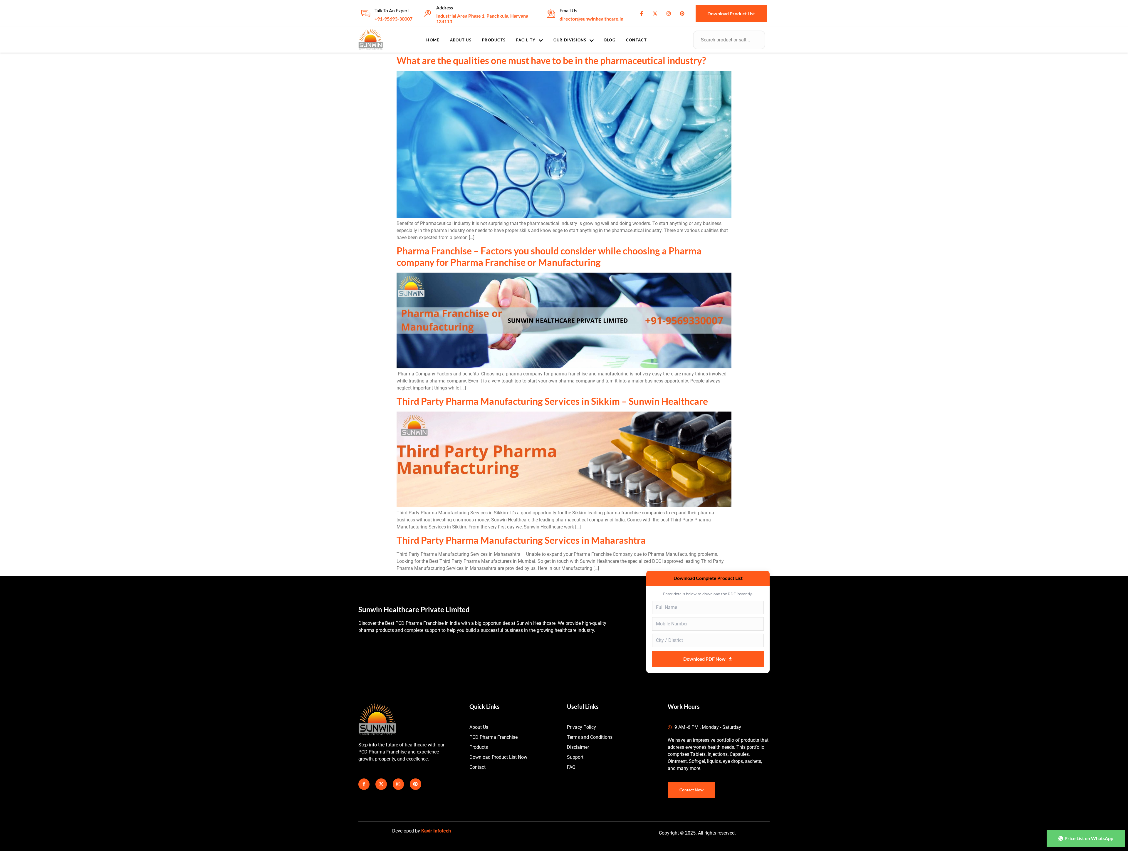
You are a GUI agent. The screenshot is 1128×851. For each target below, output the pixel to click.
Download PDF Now (704, 659)
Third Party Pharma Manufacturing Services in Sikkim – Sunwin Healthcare (552, 401)
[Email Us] (550, 13)
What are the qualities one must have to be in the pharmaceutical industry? (551, 60)
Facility (526, 40)
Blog (609, 40)
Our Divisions (570, 40)
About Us (460, 40)
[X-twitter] (655, 13)
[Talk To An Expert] (365, 13)
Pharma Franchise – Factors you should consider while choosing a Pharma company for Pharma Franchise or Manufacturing (549, 256)
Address (444, 7)
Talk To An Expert (392, 10)
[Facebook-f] (641, 13)
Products (494, 40)
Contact (636, 40)
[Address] (427, 13)
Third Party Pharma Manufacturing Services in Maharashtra (521, 540)
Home (432, 40)
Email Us (568, 10)
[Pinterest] (682, 13)
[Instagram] (668, 13)
